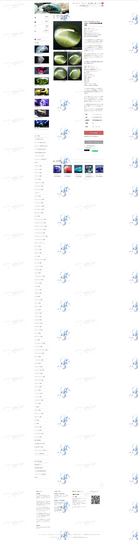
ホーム (39, 534)
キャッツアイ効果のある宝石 (62, 17)
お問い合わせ (51, 534)
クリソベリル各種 (59, 18)
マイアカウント (77, 3)
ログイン (85, 3)
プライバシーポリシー (59, 534)
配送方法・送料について (78, 534)
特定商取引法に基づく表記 (89, 534)
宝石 (68, 15)
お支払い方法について (68, 534)
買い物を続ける (89, 147)
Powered (72, 537)
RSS (96, 534)
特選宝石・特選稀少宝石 (61, 15)
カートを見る (99, 3)
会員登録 (91, 3)
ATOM (99, 534)
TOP (54, 15)
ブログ (46, 27)
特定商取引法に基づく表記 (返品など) (91, 136)
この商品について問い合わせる (93, 142)
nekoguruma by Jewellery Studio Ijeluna (58, 537)
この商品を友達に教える (90, 145)
